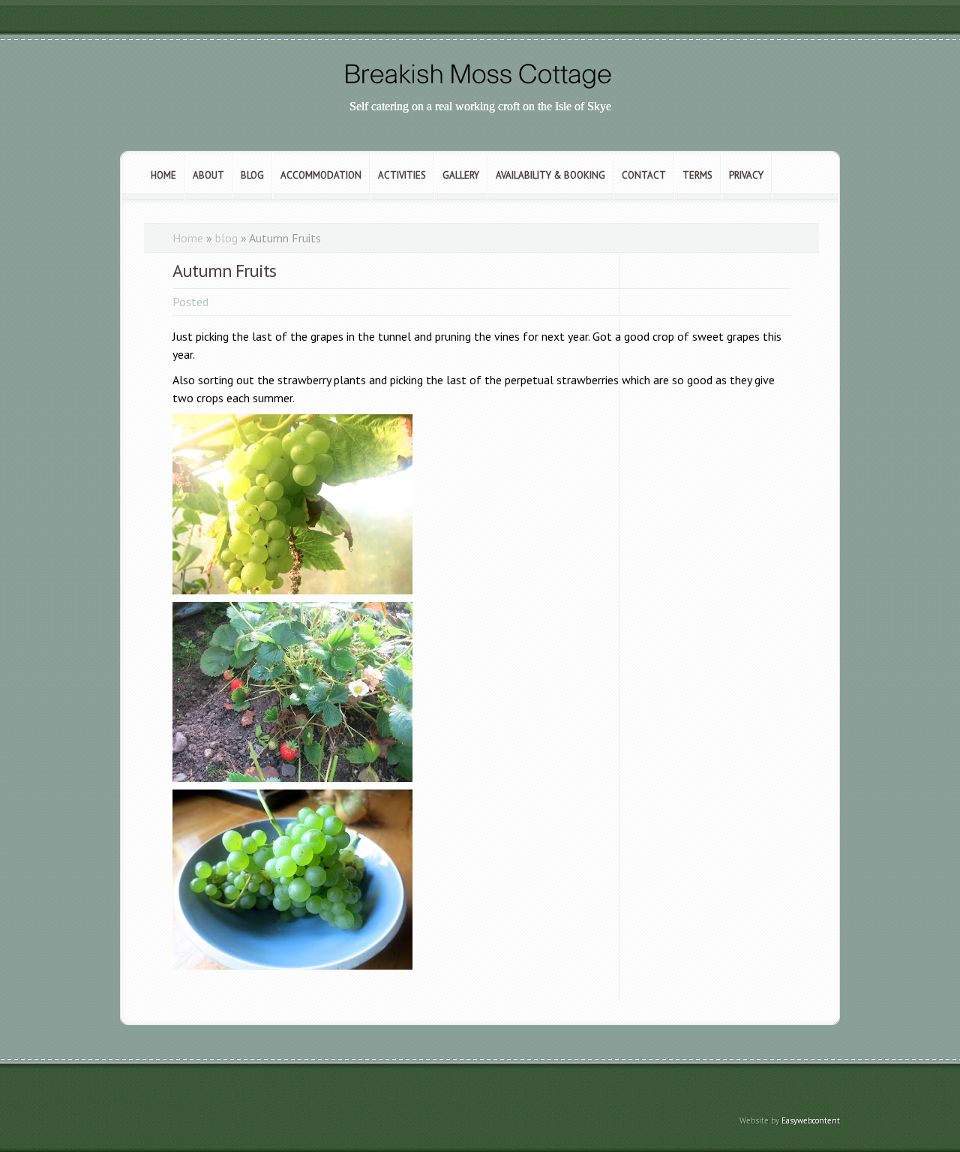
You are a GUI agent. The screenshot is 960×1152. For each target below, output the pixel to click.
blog (226, 237)
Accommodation (321, 175)
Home (163, 175)
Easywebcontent (811, 1120)
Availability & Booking (550, 175)
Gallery (460, 175)
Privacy (746, 175)
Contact (644, 175)
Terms (697, 175)
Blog (252, 175)
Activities (402, 175)
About (208, 175)
